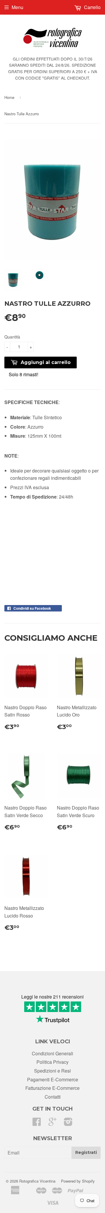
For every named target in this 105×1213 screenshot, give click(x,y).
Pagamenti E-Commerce (52, 1079)
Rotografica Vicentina (37, 1181)
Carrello (92, 7)
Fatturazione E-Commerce (52, 1088)
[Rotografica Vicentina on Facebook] (36, 1123)
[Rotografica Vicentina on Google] (52, 1123)
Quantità (12, 337)
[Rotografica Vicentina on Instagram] (68, 1123)
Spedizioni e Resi (52, 1070)
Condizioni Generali (52, 1053)
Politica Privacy (52, 1062)
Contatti (53, 1096)
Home (9, 97)
